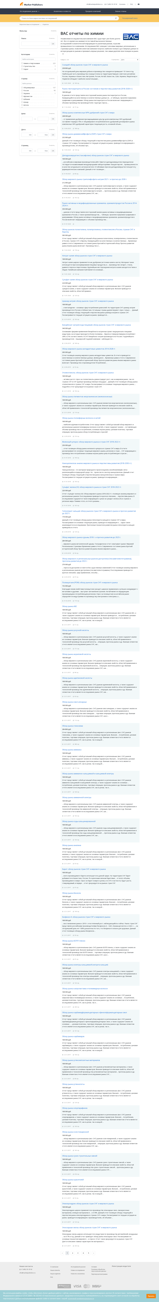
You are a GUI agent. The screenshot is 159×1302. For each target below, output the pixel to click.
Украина (26, 93)
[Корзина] (139, 4)
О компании (54, 1267)
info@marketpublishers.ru (95, 4)
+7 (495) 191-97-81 (112, 4)
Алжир (25, 102)
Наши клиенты (55, 1270)
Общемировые (29, 88)
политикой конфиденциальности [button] (81, 1299)
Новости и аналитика (78, 1274)
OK (53, 44)
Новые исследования (78, 1270)
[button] (144, 1296)
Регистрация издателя (121, 1266)
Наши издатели (55, 1274)
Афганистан (27, 96)
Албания (26, 99)
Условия (94, 1267)
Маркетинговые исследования (29, 24)
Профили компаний (93, 11)
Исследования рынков (78, 1267)
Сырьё (25, 69)
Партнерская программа (99, 1274)
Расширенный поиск (130, 18)
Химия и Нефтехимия (31, 63)
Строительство (29, 66)
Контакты (122, 4)
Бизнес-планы (120, 11)
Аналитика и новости (62, 11)
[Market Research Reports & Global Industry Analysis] (31, 4)
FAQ (131, 4)
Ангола (26, 105)
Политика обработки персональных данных (98, 1270)
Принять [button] (151, 1296)
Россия (26, 90)
